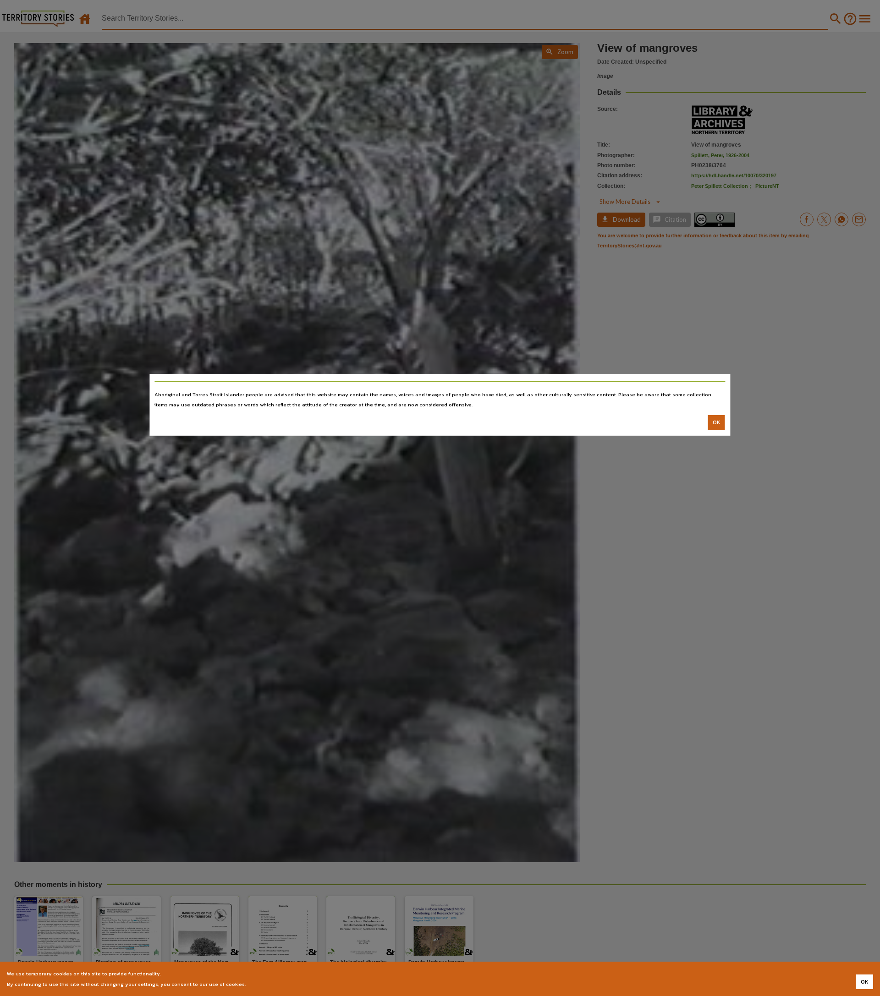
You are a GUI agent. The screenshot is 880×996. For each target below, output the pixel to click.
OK (716, 422)
